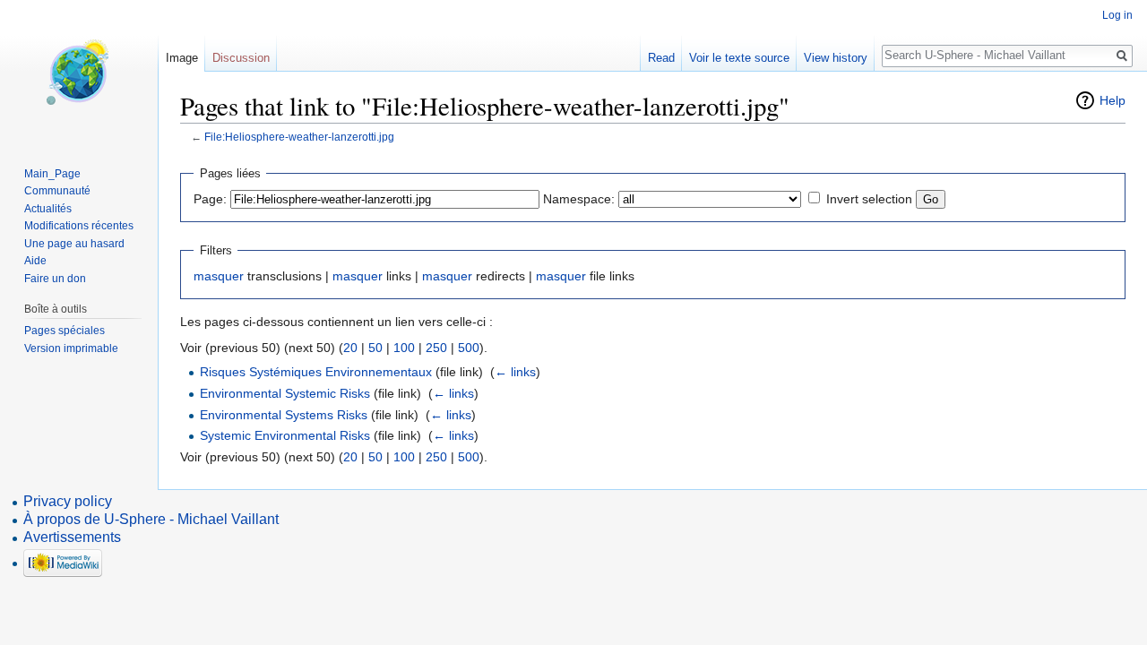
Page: (210, 199)
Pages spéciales (64, 330)
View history (835, 57)
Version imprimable (71, 348)
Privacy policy (67, 501)
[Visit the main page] (79, 71)
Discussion (241, 57)
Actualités (48, 208)
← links (515, 372)
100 (404, 347)
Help (1112, 100)
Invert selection (869, 199)
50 (375, 347)
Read (661, 57)
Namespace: (579, 199)
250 (436, 347)
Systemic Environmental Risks (285, 435)
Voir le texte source (739, 57)
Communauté (57, 191)
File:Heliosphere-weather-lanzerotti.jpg (299, 136)
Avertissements (72, 537)
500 (468, 347)
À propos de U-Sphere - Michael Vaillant (151, 519)
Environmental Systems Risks (283, 415)
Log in (1117, 15)
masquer (219, 276)
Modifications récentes (79, 225)
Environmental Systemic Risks (285, 393)
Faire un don (55, 278)
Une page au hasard (74, 243)
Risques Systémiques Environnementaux (316, 372)
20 (350, 347)
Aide (35, 260)
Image (182, 57)
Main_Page (52, 174)
